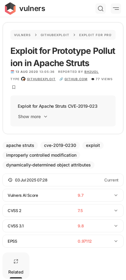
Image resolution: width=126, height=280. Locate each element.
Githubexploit (55, 35)
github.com (76, 79)
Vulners (22, 35)
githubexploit (41, 79)
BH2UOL (91, 71)
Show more (29, 116)
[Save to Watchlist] (13, 87)
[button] (63, 180)
